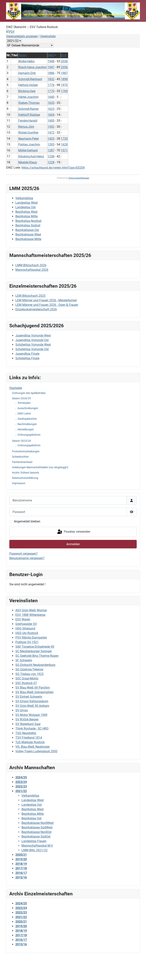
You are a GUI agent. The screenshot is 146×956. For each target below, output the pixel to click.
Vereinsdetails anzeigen (22, 36)
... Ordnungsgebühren (27, 434)
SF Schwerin (23, 660)
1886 (51, 73)
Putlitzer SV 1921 (27, 642)
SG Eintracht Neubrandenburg (35, 665)
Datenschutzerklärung (25, 477)
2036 (64, 61)
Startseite (15, 388)
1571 (64, 150)
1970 (64, 85)
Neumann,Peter (28, 138)
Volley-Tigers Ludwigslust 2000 (36, 751)
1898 (64, 79)
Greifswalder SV (26, 624)
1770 (51, 91)
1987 (64, 73)
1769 (64, 91)
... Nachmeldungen (26, 424)
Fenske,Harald (27, 120)
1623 (51, 109)
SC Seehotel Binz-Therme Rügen (37, 656)
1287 (51, 150)
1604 (51, 115)
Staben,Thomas (29, 103)
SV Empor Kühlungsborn (31, 701)
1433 (51, 138)
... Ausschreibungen (26, 408)
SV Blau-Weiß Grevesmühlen (34, 692)
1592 (51, 126)
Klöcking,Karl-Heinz (31, 156)
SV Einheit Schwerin (28, 696)
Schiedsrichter (20, 456)
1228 (51, 162)
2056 (64, 67)
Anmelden (73, 544)
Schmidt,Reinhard (30, 79)
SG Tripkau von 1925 (29, 674)
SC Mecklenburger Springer (33, 651)
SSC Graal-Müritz (26, 678)
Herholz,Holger (28, 85)
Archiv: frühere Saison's (25, 472)
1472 (51, 132)
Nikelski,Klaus (27, 162)
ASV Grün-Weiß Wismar (31, 610)
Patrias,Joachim (29, 144)
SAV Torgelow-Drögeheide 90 (34, 646)
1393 (51, 144)
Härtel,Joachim (28, 97)
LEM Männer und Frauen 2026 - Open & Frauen (46, 305)
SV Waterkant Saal (27, 724)
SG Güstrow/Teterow (29, 669)
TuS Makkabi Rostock (30, 742)
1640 (51, 97)
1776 (51, 85)
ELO (63, 55)
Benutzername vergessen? (26, 558)
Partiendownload (22, 462)
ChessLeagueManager (78, 178)
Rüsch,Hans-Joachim (32, 67)
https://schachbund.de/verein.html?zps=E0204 (53, 167)
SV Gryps (21, 710)
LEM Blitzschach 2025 (30, 296)
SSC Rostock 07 (26, 683)
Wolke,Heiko (26, 61)
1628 (64, 144)
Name (22, 55)
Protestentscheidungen (26, 451)
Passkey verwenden (76, 531)
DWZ (51, 55)
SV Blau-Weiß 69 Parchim (32, 687)
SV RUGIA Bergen (27, 719)
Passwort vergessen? (23, 553)
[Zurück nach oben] (139, 949)
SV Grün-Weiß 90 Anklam (32, 706)
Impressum (18, 483)
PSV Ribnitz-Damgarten (31, 637)
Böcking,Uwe (26, 91)
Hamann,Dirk (27, 73)
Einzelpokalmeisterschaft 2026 (36, 309)
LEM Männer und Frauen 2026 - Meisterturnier (46, 300)
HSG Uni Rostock (26, 633)
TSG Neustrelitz (25, 733)
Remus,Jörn (26, 126)
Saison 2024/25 (21, 398)
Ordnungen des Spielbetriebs (29, 393)
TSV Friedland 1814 (28, 737)
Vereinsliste (48, 36)
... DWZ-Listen (23, 413)
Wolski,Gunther (28, 132)
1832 (51, 79)
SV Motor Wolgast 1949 (31, 715)
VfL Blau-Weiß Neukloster (32, 747)
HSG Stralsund (25, 628)
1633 (51, 103)
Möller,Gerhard (28, 150)
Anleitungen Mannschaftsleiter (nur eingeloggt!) (40, 467)
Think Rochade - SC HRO (31, 728)
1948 (51, 61)
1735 (64, 138)
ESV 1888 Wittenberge (30, 615)
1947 (51, 67)
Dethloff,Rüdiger (29, 115)
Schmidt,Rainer (28, 109)
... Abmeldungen (24, 429)
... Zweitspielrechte (26, 418)
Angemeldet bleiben (27, 521)
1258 (51, 156)
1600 (51, 120)
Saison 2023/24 (21, 440)
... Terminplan (23, 402)
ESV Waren (22, 619)
